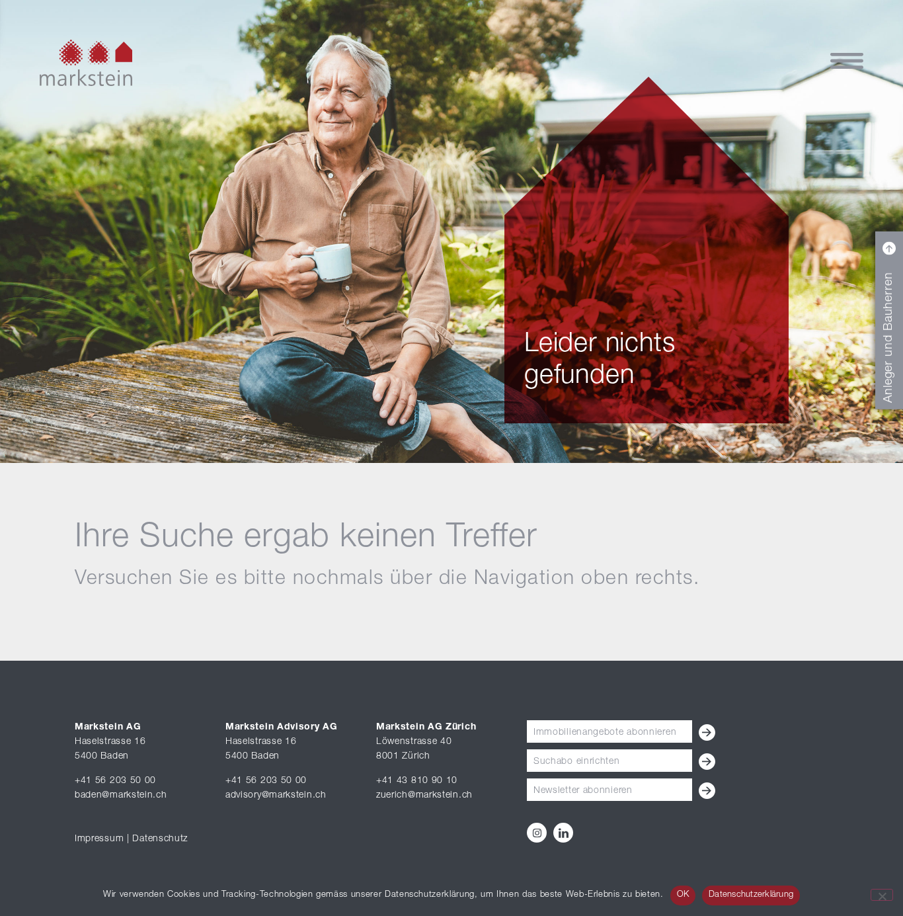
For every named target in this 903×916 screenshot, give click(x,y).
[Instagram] (537, 833)
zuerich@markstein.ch (424, 795)
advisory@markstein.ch (276, 795)
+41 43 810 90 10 (416, 781)
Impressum (99, 839)
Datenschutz (160, 839)
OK (683, 895)
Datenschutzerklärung (751, 895)
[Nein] (882, 895)
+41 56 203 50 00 (115, 781)
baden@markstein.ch (121, 795)
